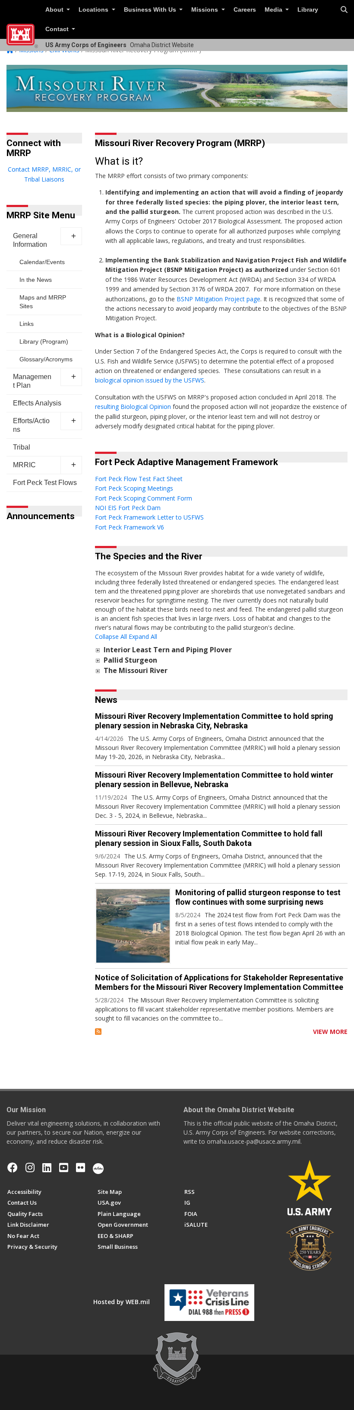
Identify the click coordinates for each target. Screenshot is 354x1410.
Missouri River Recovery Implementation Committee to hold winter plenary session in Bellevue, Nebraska (214, 779)
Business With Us (151, 9)
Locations (94, 9)
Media (274, 9)
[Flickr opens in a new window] (80, 1167)
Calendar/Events (42, 261)
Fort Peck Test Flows (45, 482)
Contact (57, 29)
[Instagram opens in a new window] (30, 1167)
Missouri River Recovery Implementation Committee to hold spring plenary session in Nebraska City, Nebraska (214, 720)
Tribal (21, 447)
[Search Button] (344, 10)
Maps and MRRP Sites (42, 301)
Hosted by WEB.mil (121, 1302)
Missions (205, 9)
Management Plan (32, 381)
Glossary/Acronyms (46, 359)
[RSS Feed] (98, 1031)
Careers (245, 9)
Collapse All (111, 636)
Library (307, 9)
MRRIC (24, 465)
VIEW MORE (330, 1031)
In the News (35, 279)
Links (26, 323)
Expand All (143, 636)
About (55, 9)
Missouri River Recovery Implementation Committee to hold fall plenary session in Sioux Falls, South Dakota (208, 838)
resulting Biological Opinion (133, 406)
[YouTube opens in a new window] (63, 1167)
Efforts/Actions (31, 425)
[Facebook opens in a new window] (12, 1167)
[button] (71, 236)
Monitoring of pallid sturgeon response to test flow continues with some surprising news (258, 897)
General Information (30, 240)
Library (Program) (43, 341)
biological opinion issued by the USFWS (149, 380)
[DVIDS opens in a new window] (98, 1167)
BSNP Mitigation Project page (218, 299)
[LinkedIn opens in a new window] (46, 1167)
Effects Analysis (37, 403)
